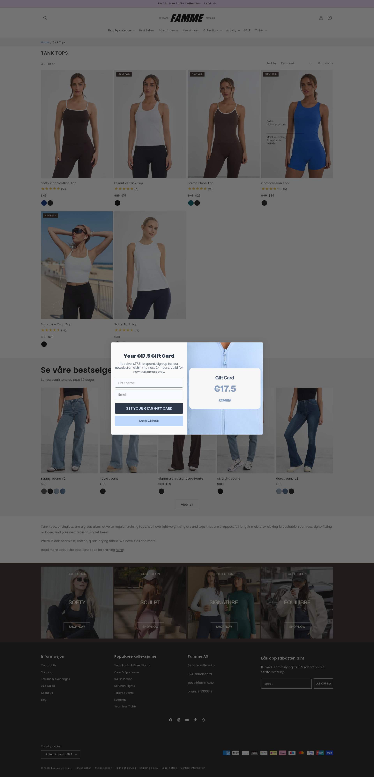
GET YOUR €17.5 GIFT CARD (149, 408)
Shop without (149, 421)
